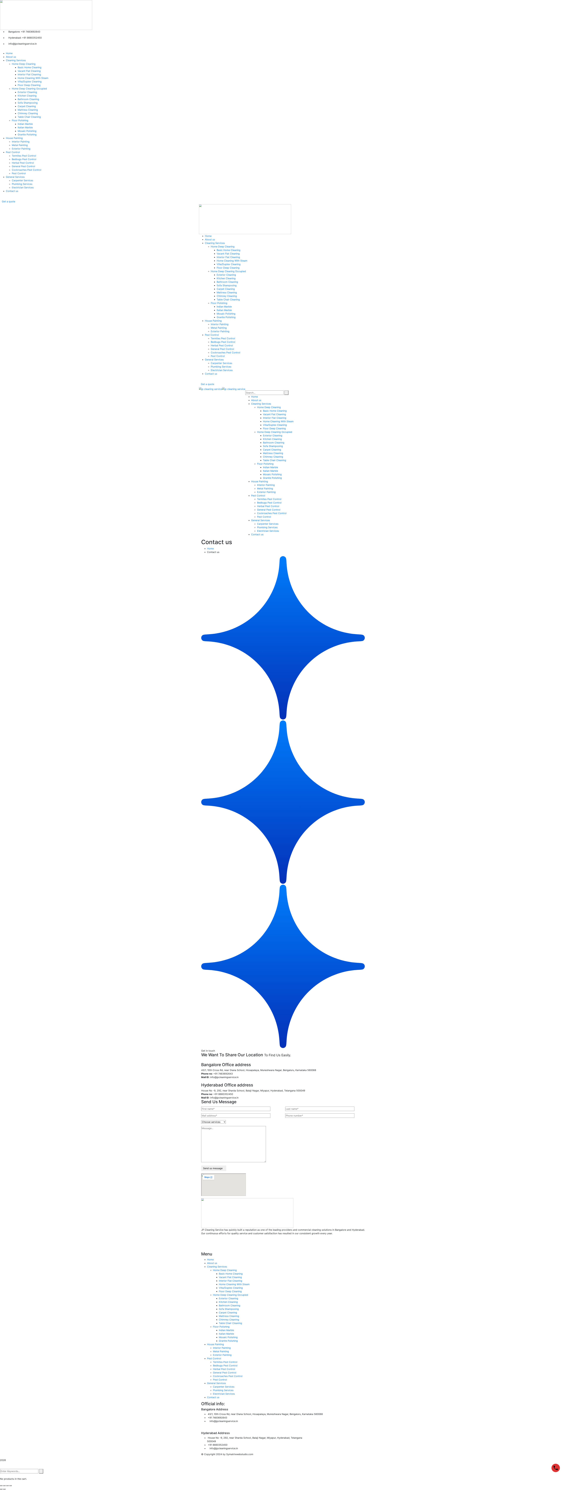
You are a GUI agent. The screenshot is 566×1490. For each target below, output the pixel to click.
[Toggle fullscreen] (4, 1485)
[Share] (7, 1485)
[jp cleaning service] (210, 388)
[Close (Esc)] (10, 1485)
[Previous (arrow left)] (1, 1489)
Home (210, 548)
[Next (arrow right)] (4, 1489)
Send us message (213, 1168)
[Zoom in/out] (1, 1485)
